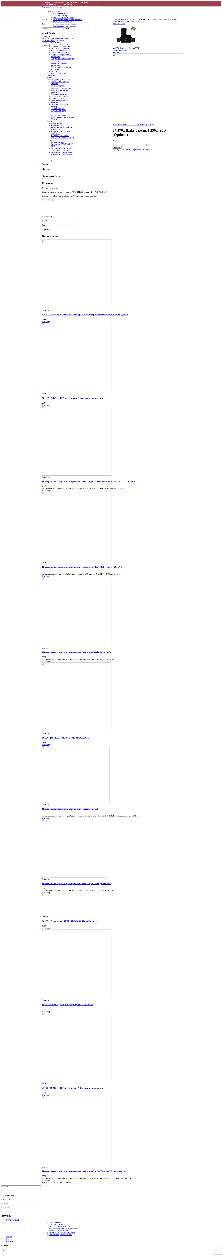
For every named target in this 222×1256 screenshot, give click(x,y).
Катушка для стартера (60, 96)
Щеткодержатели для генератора (59, 64)
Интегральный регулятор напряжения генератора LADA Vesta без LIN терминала (83, 1171)
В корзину (117, 147)
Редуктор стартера (58, 111)
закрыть (45, 19)
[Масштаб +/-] (9, 1252)
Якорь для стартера (58, 98)
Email (45, 225)
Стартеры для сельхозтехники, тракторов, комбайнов (62, 127)
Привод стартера (58, 86)
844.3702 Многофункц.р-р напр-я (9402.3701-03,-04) (68, 1004)
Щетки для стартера (59, 94)
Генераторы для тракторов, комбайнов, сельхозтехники (62, 153)
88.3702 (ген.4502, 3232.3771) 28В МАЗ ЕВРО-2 (132, 125)
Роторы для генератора (60, 48)
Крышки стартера (58, 109)
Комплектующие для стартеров (59, 80)
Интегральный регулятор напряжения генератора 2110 (70, 809)
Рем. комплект (52, 71)
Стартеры (50, 121)
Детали (49, 160)
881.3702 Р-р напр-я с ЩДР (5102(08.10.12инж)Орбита (69, 921)
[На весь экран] (6, 1252)
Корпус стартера (57, 119)
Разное (49, 77)
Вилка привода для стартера (62, 117)
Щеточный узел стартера (61, 88)
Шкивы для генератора (60, 52)
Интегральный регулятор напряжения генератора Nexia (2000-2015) (76, 652)
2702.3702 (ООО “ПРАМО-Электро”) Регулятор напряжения (72, 1088)
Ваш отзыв (47, 217)
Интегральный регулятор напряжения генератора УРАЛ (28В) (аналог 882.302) (82, 567)
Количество (120, 145)
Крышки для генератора (60, 46)
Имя (44, 221)
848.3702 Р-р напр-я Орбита (124, 48)
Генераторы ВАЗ (58, 142)
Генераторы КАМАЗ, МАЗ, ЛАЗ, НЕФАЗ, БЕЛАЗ (62, 149)
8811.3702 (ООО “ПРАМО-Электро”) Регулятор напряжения (72, 398)
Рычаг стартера (57, 113)
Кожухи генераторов (59, 44)
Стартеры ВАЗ (57, 123)
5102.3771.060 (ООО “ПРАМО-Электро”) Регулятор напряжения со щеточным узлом (85, 314)
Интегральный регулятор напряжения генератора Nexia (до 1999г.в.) (76, 883)
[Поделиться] (4, 1252)
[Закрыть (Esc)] (2, 1252)
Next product (117, 52)
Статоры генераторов (59, 50)
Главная (116, 19)
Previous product (119, 24)
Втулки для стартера (59, 115)
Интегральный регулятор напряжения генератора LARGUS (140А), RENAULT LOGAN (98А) (89, 481)
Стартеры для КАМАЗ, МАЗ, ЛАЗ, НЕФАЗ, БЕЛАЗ (62, 137)
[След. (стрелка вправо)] (4, 1254)
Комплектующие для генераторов (132, 19)
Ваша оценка (47, 200)
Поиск (67, 29)
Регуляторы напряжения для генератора (161, 19)
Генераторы (51, 140)
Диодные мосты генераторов (57, 41)
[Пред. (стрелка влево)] (2, 1254)
